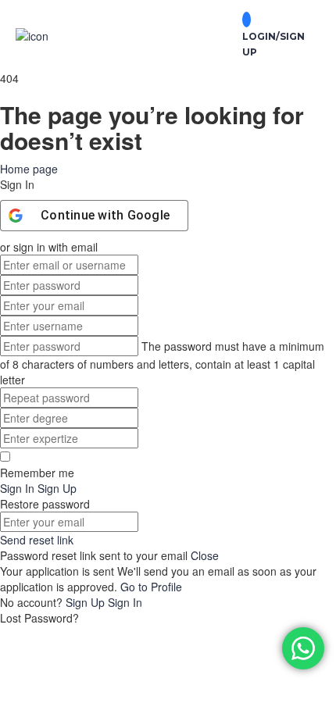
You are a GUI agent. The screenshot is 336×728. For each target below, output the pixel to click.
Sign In (125, 602)
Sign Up (87, 602)
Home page (29, 169)
